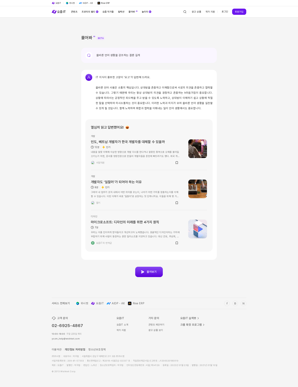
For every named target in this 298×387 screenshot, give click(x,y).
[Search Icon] (185, 12)
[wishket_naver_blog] (243, 303)
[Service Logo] (59, 12)
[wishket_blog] (235, 303)
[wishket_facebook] (227, 303)
